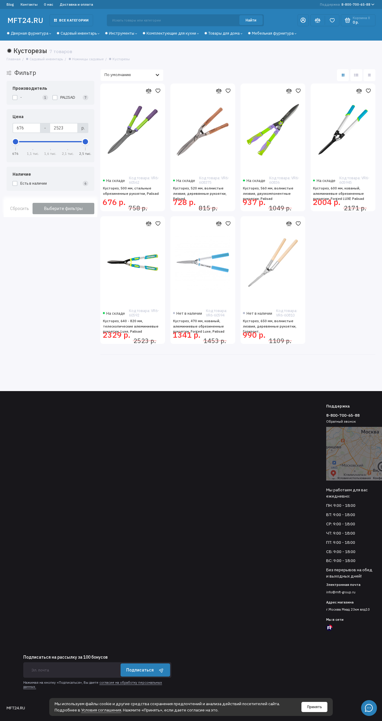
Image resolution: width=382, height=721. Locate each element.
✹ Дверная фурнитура (27, 33)
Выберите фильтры (63, 208)
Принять (314, 707)
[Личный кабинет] (303, 20)
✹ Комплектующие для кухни (169, 33)
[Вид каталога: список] (356, 75)
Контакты (29, 4)
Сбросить (19, 208)
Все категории (74, 20)
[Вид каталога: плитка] (343, 75)
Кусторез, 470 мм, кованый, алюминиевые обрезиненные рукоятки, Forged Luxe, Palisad (198, 326)
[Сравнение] (318, 20)
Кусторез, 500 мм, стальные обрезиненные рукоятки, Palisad (131, 190)
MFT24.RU (25, 20)
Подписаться (140, 670)
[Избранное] (332, 20)
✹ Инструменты (119, 33)
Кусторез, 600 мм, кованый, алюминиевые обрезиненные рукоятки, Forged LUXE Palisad (338, 193)
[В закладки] (158, 90)
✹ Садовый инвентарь (76, 33)
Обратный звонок (341, 421)
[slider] (15, 141)
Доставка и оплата (76, 4)
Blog (10, 4)
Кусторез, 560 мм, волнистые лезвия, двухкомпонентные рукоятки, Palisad (268, 193)
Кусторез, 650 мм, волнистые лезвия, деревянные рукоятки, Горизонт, (269, 326)
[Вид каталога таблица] (369, 75)
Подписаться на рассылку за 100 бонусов (65, 657)
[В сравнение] (148, 90)
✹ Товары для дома (222, 33)
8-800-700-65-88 (345, 4)
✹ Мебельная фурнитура (271, 33)
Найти (251, 20)
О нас (48, 4)
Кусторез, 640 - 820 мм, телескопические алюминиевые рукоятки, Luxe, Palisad (130, 326)
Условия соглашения (101, 710)
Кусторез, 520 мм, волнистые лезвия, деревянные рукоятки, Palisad (200, 193)
